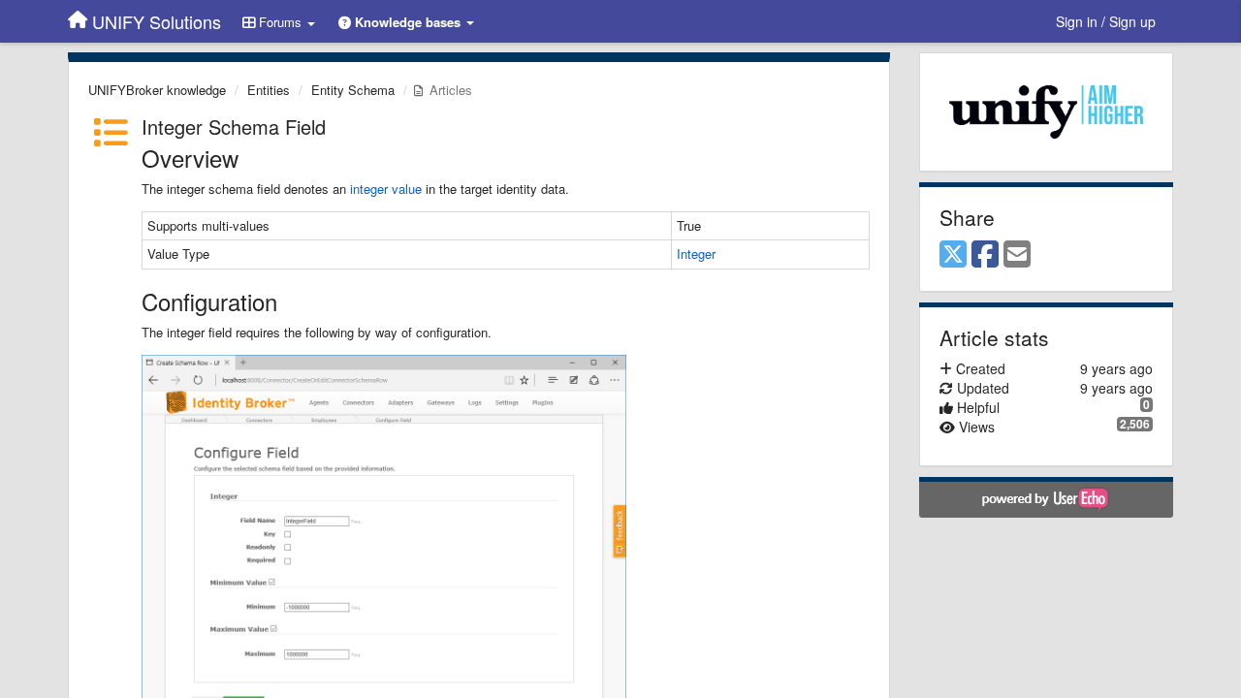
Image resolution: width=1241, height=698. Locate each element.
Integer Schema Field (234, 126)
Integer (696, 253)
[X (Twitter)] (953, 254)
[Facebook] (985, 254)
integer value (386, 188)
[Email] (1017, 254)
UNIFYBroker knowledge (157, 89)
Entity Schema (353, 89)
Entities (268, 89)
